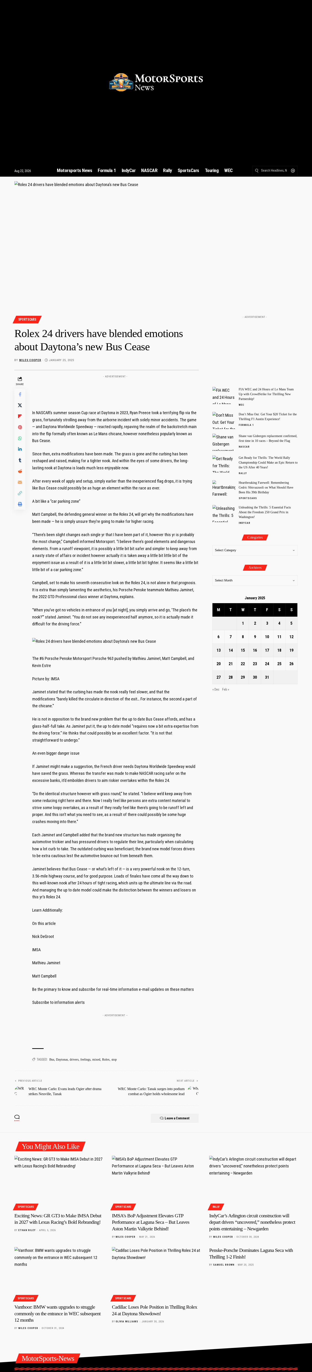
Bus (51, 1059)
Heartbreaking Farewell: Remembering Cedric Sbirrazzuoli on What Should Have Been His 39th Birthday (266, 487)
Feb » (225, 689)
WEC (241, 404)
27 (219, 677)
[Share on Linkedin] (19, 449)
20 (219, 663)
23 (255, 663)
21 (231, 663)
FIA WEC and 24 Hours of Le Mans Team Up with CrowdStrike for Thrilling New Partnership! (266, 394)
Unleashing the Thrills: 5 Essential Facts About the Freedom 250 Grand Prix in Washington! (265, 512)
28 (231, 677)
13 (219, 650)
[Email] (19, 482)
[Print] (19, 504)
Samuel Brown (223, 1264)
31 (267, 677)
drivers (74, 1059)
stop (114, 1059)
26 (291, 663)
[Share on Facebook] (19, 394)
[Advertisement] (115, 390)
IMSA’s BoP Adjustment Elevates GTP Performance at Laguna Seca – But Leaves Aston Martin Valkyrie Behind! (150, 1222)
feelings (85, 1059)
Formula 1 (246, 425)
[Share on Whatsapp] (19, 438)
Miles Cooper (30, 360)
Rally (243, 473)
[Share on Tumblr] (19, 460)
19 (291, 650)
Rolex (106, 1059)
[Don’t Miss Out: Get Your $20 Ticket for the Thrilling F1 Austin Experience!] (223, 420)
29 (243, 677)
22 (243, 663)
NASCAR (244, 446)
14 (231, 650)
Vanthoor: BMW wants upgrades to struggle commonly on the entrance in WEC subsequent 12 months (57, 1313)
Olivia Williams (127, 1321)
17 (267, 650)
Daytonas (62, 1059)
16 (255, 650)
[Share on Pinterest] (19, 427)
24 (267, 663)
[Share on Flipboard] (19, 416)
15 (243, 650)
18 (279, 650)
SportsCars (27, 319)
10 (267, 636)
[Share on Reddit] (19, 471)
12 (291, 636)
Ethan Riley (27, 1230)
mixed (96, 1059)
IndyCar (244, 522)
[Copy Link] (19, 493)
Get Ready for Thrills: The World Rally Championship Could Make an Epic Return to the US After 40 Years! (268, 462)
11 (279, 636)
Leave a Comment (177, 1118)
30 (255, 677)
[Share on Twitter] (19, 405)
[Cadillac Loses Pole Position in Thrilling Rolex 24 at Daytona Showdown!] (156, 1273)
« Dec (215, 689)
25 (279, 663)
